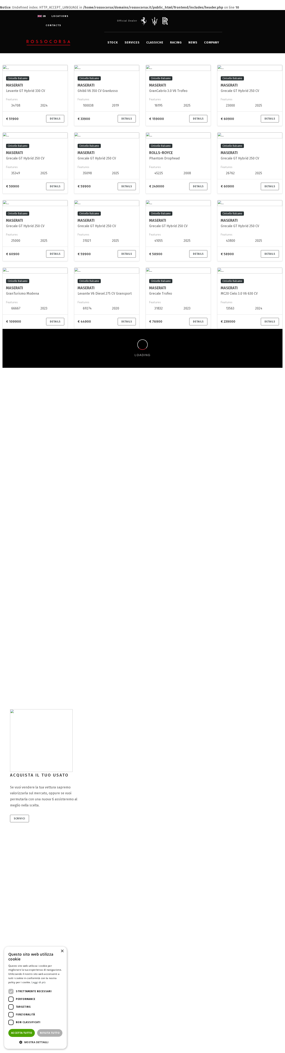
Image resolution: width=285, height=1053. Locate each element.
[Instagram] (238, 20)
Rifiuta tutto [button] (50, 1033)
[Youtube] (255, 20)
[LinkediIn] (246, 20)
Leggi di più (38, 982)
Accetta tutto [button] (21, 1033)
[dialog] (35, 998)
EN (44, 16)
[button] (35, 1042)
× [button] (62, 951)
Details (55, 118)
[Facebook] (230, 20)
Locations (60, 16)
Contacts (53, 25)
